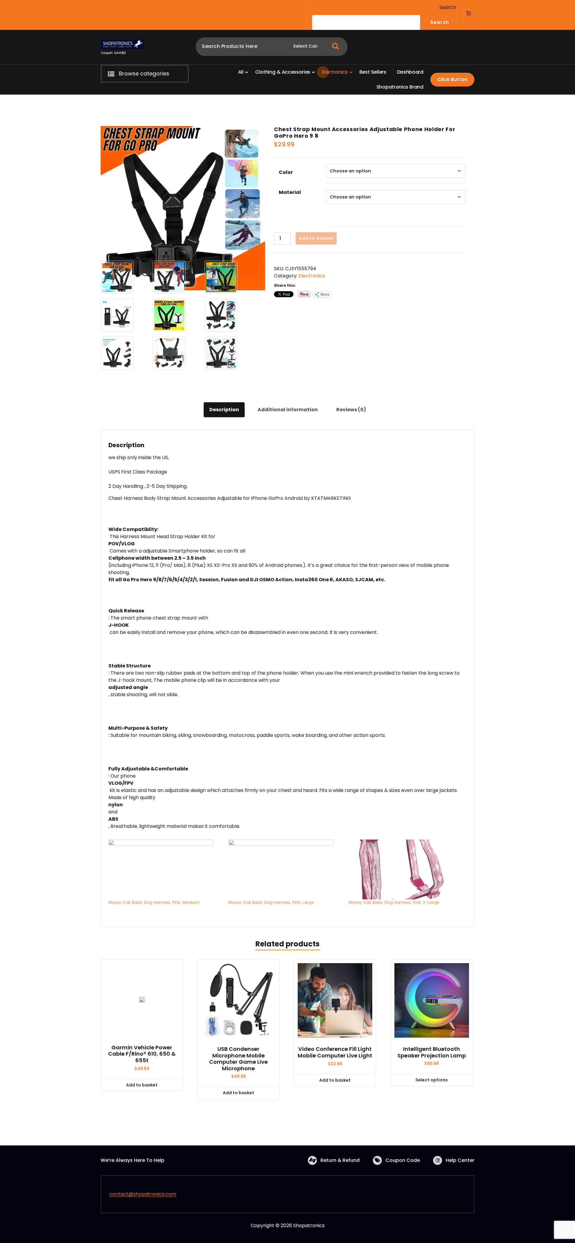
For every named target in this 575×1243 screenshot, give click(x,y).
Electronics (312, 275)
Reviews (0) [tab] (351, 409)
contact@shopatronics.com (142, 1194)
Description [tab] (224, 409)
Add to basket (316, 238)
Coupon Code (402, 1160)
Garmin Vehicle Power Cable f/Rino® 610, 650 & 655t (141, 1054)
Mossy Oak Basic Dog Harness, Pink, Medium (153, 902)
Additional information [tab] (288, 409)
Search (447, 7)
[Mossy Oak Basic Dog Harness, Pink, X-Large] (406, 869)
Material (290, 192)
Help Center (460, 1160)
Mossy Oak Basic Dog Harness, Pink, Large (271, 902)
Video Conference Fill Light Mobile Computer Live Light (335, 1052)
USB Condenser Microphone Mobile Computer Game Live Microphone (238, 1059)
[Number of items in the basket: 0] (468, 13)
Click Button (452, 79)
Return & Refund (340, 1160)
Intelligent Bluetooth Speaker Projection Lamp (431, 1052)
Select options (431, 1080)
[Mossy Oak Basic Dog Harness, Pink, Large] (286, 869)
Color (286, 172)
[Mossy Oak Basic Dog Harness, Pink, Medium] (165, 869)
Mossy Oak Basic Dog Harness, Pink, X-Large (394, 902)
